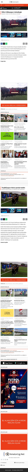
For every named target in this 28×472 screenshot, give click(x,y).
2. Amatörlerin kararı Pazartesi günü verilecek (20, 321)
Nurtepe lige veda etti (19, 300)
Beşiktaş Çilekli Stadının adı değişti (20, 340)
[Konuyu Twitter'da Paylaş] (4, 44)
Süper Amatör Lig (22, 124)
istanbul (16, 283)
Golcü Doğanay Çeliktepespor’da (5, 162)
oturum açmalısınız (13, 173)
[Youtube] (7, 459)
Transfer (10, 158)
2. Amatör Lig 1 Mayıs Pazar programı (7, 144)
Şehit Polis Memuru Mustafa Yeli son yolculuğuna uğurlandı (20, 163)
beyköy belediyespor (9, 283)
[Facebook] (1, 459)
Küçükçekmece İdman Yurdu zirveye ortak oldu (7, 126)
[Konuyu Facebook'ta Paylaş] (2, 44)
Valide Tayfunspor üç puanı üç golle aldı (20, 144)
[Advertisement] (10, 74)
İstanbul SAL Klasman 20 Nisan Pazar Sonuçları (6, 301)
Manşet (2, 123)
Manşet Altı (16, 124)
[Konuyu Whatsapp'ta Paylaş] (6, 44)
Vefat (18, 158)
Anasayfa (3, 13)
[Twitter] (3, 459)
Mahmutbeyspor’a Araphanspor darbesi (5, 340)
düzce (14, 283)
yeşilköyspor (21, 283)
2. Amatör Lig (3, 141)
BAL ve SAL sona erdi (19, 127)
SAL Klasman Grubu (7, 123)
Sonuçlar (10, 141)
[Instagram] (5, 459)
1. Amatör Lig (7, 13)
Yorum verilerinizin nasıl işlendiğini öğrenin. (12, 175)
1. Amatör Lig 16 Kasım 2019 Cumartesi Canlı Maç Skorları (7, 322)
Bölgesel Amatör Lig (18, 123)
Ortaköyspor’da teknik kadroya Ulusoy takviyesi (14, 4)
